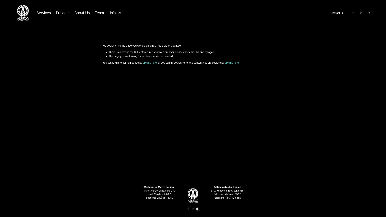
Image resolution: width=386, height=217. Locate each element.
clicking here (150, 62)
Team (99, 13)
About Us (82, 13)
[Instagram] (369, 12)
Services (44, 13)
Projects (63, 13)
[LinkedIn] (360, 12)
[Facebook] (352, 12)
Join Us (115, 13)
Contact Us (337, 13)
